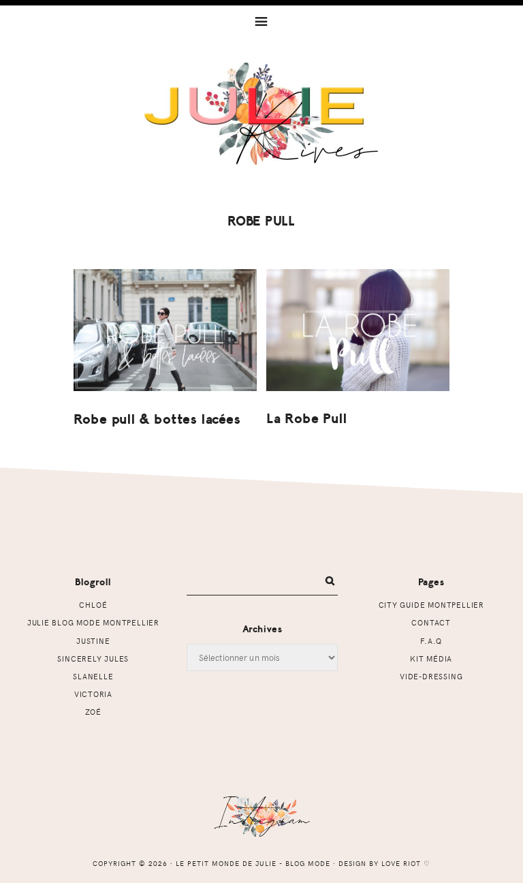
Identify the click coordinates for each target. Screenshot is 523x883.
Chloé (93, 605)
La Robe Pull (306, 418)
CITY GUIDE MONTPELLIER (431, 605)
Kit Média (431, 658)
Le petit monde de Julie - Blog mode (262, 114)
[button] (261, 20)
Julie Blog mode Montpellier (93, 622)
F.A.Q (431, 641)
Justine (93, 641)
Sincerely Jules (93, 658)
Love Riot (401, 863)
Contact (431, 622)
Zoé (93, 712)
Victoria (93, 694)
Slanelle (93, 676)
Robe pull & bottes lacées (157, 419)
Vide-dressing (431, 676)
